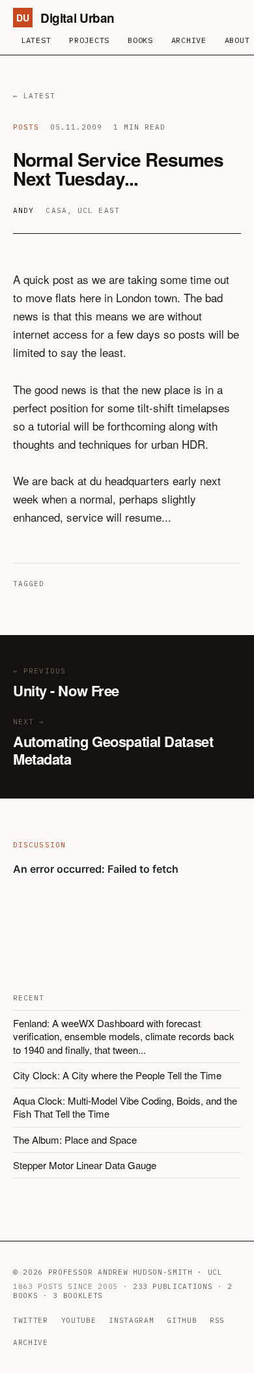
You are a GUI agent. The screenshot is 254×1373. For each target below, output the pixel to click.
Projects (89, 40)
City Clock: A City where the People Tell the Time (117, 1075)
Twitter (30, 1320)
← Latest (34, 95)
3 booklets (78, 1295)
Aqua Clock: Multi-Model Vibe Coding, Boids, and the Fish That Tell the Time (125, 1107)
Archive (188, 40)
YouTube (78, 1320)
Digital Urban (65, 18)
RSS (217, 1320)
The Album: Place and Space (75, 1139)
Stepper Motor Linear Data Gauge (84, 1165)
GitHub (182, 1320)
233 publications (173, 1286)
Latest (36, 40)
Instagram (131, 1320)
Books (140, 40)
